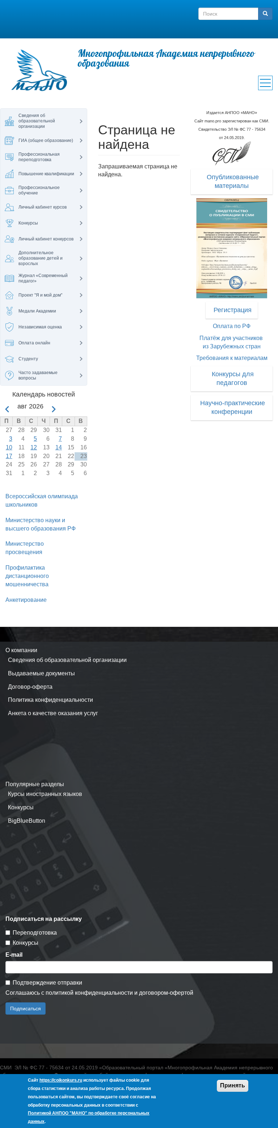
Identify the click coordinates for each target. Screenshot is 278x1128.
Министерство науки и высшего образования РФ (40, 524)
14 (58, 447)
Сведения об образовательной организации (67, 660)
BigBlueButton (26, 821)
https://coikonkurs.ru (60, 1080)
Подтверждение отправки (47, 983)
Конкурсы (21, 807)
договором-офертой (166, 993)
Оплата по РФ (231, 326)
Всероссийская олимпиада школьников (41, 500)
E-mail (13, 955)
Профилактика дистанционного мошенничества (27, 576)
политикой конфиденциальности (89, 993)
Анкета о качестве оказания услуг (53, 713)
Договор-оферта (30, 687)
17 (9, 456)
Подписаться (25, 1008)
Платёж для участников (231, 338)
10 (9, 447)
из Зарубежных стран (232, 346)
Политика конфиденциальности (50, 700)
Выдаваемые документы (41, 673)
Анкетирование (26, 600)
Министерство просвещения (24, 548)
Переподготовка (35, 933)
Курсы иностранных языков (45, 794)
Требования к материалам (232, 358)
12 (33, 447)
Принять (232, 1085)
